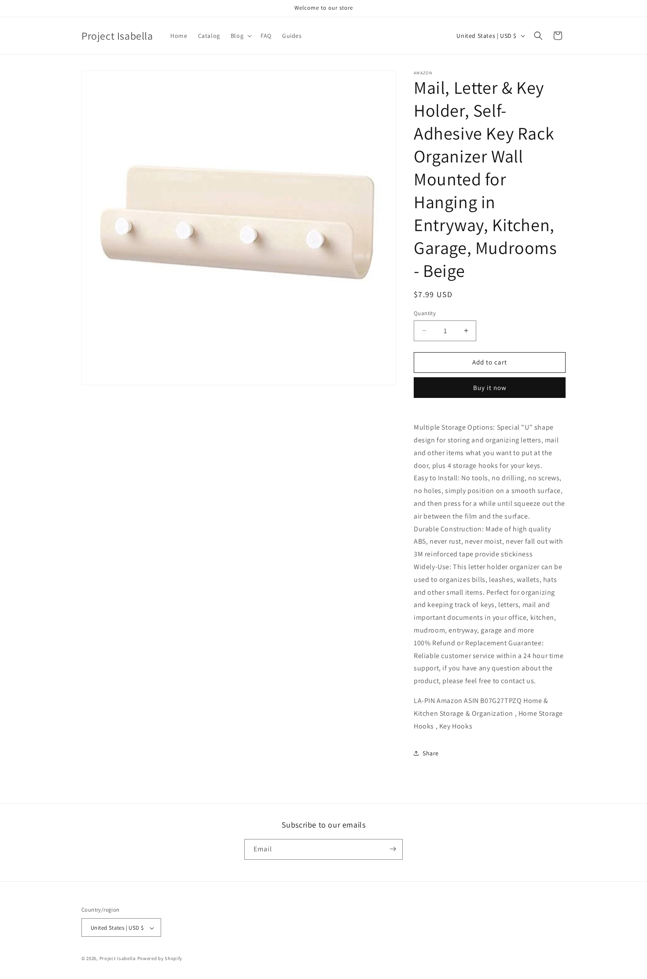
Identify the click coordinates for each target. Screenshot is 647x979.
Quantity (425, 313)
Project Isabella (117, 959)
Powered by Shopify (160, 959)
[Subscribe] (392, 849)
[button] (240, 35)
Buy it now (490, 387)
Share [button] (431, 753)
